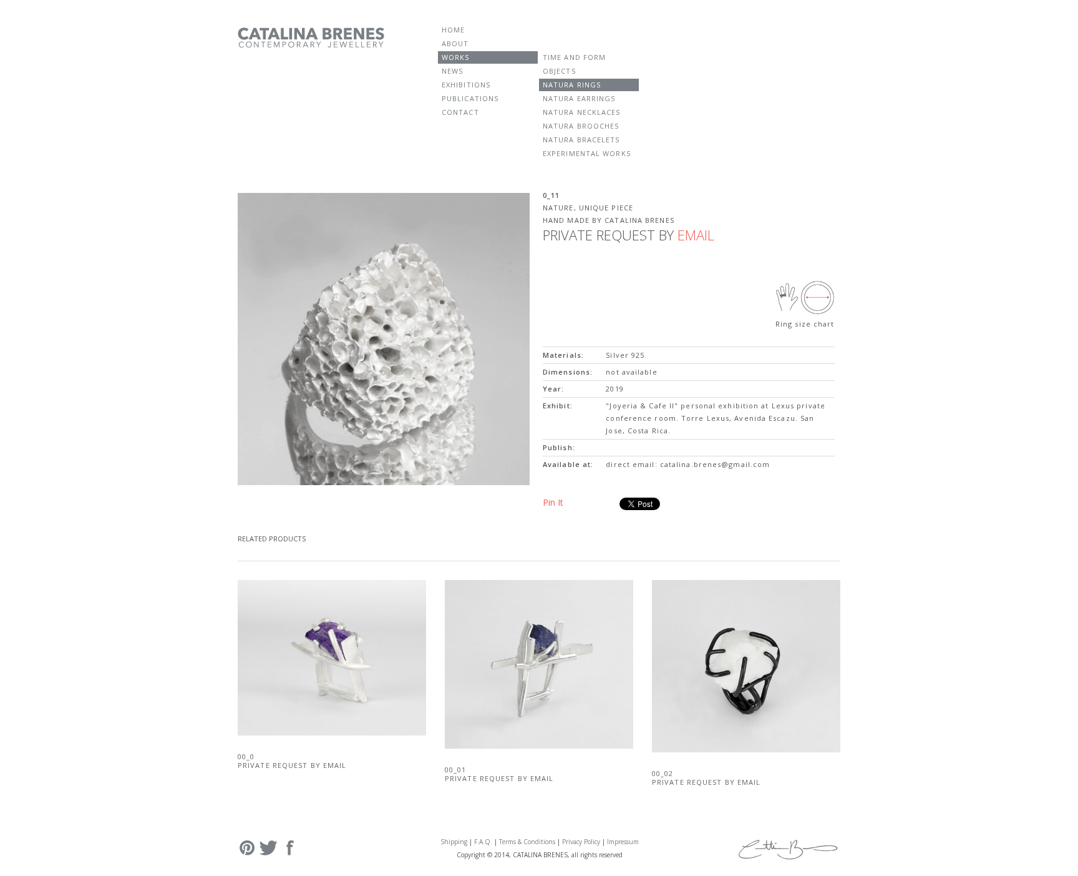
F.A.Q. (483, 841)
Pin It (553, 502)
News (452, 71)
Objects (559, 71)
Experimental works (587, 153)
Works (456, 57)
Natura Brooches (581, 125)
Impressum (623, 841)
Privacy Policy (581, 841)
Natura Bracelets (581, 139)
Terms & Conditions (527, 841)
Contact (460, 112)
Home (453, 29)
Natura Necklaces (582, 112)
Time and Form (574, 57)
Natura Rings (572, 84)
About (455, 43)
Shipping (453, 841)
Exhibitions (466, 84)
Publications (470, 98)
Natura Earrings (579, 98)
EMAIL (695, 234)
